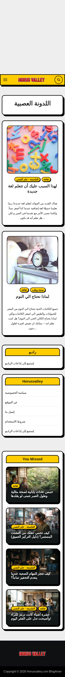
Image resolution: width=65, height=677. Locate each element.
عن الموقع (11, 402)
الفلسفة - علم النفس (27, 179)
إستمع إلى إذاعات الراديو (19, 363)
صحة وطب (38, 289)
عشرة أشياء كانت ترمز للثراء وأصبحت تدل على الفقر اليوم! (31, 616)
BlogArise (55, 671)
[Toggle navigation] (5, 80)
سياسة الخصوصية (15, 392)
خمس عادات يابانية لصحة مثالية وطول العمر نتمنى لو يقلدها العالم (32, 495)
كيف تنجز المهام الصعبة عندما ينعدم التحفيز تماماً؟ (31, 575)
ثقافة (46, 179)
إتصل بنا (9, 411)
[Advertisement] (32, 39)
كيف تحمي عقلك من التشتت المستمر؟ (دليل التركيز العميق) (31, 535)
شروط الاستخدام (15, 421)
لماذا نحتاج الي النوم (32, 296)
